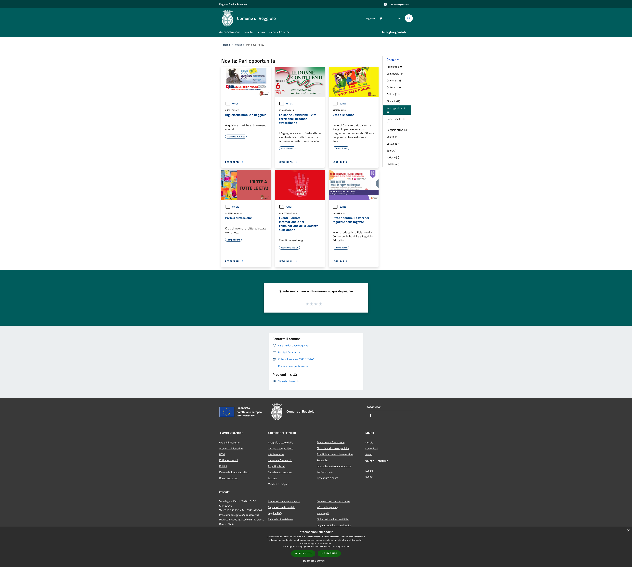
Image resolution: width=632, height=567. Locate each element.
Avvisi (235, 103)
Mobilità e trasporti (278, 484)
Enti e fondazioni (228, 460)
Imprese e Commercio (280, 460)
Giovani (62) (393, 101)
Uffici (222, 454)
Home (226, 45)
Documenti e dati (228, 478)
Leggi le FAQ (275, 513)
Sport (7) (391, 150)
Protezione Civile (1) (396, 121)
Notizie (289, 103)
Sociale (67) (393, 144)
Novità (238, 45)
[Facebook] (379, 18)
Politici (223, 466)
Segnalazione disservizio (281, 507)
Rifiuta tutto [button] (329, 553)
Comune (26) (394, 80)
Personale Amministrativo (233, 472)
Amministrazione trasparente (333, 501)
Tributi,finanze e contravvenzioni (335, 454)
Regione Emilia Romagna (233, 4)
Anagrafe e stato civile (280, 442)
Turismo (272, 478)
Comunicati (371, 448)
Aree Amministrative (231, 448)
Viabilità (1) (393, 164)
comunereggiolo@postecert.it (241, 515)
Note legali (323, 513)
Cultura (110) (394, 87)
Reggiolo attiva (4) (397, 130)
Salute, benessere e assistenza (334, 466)
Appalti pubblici (276, 466)
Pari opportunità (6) (396, 110)
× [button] (628, 530)
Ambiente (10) (394, 67)
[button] (316, 561)
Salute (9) (392, 137)
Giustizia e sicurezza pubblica (333, 448)
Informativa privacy (327, 507)
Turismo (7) (393, 157)
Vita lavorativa (276, 454)
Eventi (369, 477)
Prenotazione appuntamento (284, 501)
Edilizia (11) (393, 94)
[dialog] (316, 547)
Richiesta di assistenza (280, 519)
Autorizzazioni (325, 472)
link (347, 546)
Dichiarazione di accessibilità (333, 519)
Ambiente (322, 460)
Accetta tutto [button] (303, 553)
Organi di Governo (229, 442)
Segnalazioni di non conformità (334, 525)
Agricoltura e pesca (327, 478)
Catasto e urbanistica (280, 472)
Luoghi (369, 471)
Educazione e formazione (330, 442)
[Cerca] (409, 18)
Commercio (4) (395, 74)
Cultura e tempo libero (280, 448)
